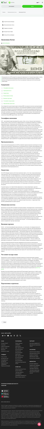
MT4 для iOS (18, 359)
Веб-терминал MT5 (19, 347)
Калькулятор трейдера (9, 35)
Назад (4, 322)
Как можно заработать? (35, 343)
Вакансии (3, 349)
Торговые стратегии (34, 368)
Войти (32, 6)
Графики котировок (8, 28)
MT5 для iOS (18, 351)
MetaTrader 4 (18, 354)
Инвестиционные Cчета (20, 369)
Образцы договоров (5, 365)
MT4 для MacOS (18, 360)
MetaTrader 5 (18, 346)
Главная (3, 12)
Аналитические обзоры (9, 21)
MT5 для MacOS (18, 352)
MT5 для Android (19, 349)
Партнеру (32, 341)
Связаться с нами (5, 351)
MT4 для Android (19, 357)
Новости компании (5, 346)
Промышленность (7, 90)
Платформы (18, 341)
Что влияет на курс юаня (8, 101)
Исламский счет (4, 358)
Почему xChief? (4, 343)
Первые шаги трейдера (35, 365)
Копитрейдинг (18, 373)
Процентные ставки (8, 31)
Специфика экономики (8, 88)
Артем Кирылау (6, 43)
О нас (2, 333)
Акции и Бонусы (18, 370)
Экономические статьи (12, 12)
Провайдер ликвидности (20, 375)
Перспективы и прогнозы (8, 103)
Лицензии (3, 344)
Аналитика (32, 349)
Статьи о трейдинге (34, 367)
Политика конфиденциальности (9, 383)
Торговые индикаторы (34, 370)
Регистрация (11, 6)
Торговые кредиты (19, 372)
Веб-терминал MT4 (19, 355)
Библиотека (33, 361)
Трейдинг (3, 354)
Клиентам (18, 366)
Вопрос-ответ (4, 348)
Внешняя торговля (7, 98)
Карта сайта (8, 333)
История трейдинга (34, 363)
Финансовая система (8, 95)
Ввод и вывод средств (20, 377)
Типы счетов (4, 356)
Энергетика (6, 93)
